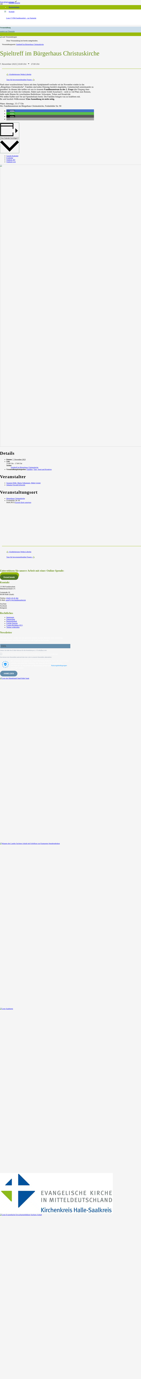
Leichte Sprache (14, 3)
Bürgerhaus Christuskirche (15, 498)
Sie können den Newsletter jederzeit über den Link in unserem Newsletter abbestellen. (26, 657)
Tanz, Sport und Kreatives (42, 469)
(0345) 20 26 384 (12, 598)
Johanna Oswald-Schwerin (15, 485)
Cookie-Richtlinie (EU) (14, 625)
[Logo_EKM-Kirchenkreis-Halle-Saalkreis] (56, 1213)
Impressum (10, 617)
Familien (30, 469)
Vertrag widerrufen (12, 627)
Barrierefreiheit (14, 7)
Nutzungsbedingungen (59, 665)
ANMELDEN (9, 674)
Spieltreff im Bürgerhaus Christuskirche (24, 467)
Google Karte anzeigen (23, 502)
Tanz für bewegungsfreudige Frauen (19, 557)
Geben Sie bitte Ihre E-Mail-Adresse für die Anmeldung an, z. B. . (23, 650)
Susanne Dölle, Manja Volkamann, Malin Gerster (23, 483)
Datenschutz (10, 619)
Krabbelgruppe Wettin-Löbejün (19, 552)
